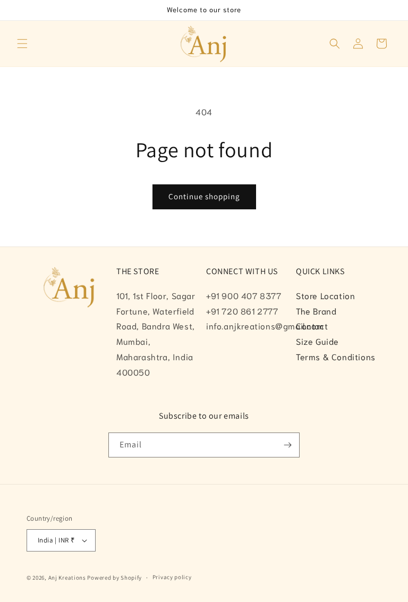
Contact (312, 325)
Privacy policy (172, 577)
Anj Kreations (67, 577)
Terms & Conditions (336, 356)
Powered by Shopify (114, 577)
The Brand (316, 310)
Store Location (325, 295)
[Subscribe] (287, 445)
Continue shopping (204, 196)
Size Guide (317, 340)
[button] (22, 43)
